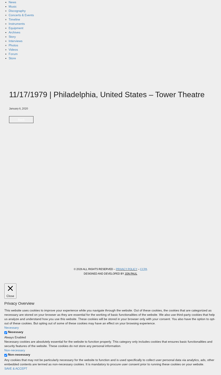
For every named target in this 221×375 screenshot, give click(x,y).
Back (21, 119)
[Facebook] (13, 255)
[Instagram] (36, 255)
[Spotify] (60, 255)
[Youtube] (48, 255)
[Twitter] (25, 255)
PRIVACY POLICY (126, 269)
